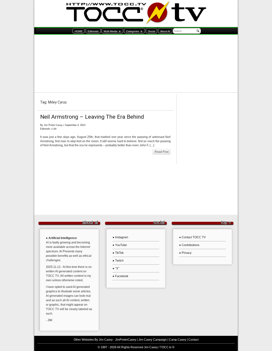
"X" (117, 268)
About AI (165, 31)
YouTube (121, 245)
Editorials (93, 31)
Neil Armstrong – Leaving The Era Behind (92, 116)
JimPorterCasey (125, 339)
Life (54, 128)
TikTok (119, 252)
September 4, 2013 (75, 125)
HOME (79, 31)
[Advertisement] (136, 63)
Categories (132, 31)
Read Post (162, 151)
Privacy (187, 252)
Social (151, 31)
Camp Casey (177, 339)
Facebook (121, 276)
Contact (193, 339)
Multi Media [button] (110, 31)
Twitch (119, 260)
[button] (198, 31)
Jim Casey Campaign (152, 339)
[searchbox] (187, 31)
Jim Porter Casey (53, 125)
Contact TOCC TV (194, 237)
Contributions (190, 245)
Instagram (121, 237)
